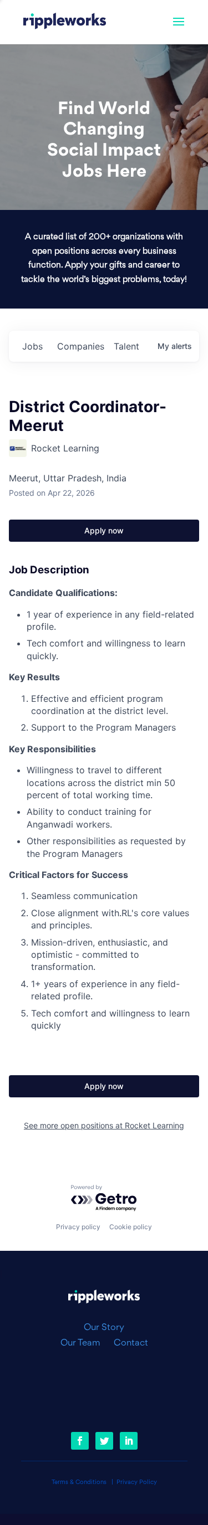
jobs (32, 346)
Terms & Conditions (79, 1483)
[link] (64, 22)
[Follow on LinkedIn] (129, 1441)
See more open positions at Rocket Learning (104, 1125)
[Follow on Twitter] (104, 1441)
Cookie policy (130, 1227)
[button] (178, 28)
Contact (131, 1343)
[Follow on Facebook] (80, 1441)
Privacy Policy (136, 1483)
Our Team (84, 1343)
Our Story (104, 1327)
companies (80, 346)
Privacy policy (78, 1227)
